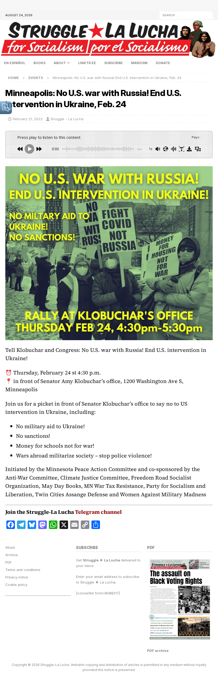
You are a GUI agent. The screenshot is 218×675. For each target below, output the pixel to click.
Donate (163, 63)
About (60, 63)
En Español (14, 63)
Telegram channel (98, 512)
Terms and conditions (22, 570)
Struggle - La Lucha (67, 119)
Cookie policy (16, 584)
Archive (11, 555)
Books (39, 63)
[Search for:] (186, 14)
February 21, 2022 (28, 119)
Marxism (139, 63)
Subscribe (113, 63)
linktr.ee (87, 63)
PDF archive (158, 650)
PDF (8, 562)
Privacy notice (16, 577)
